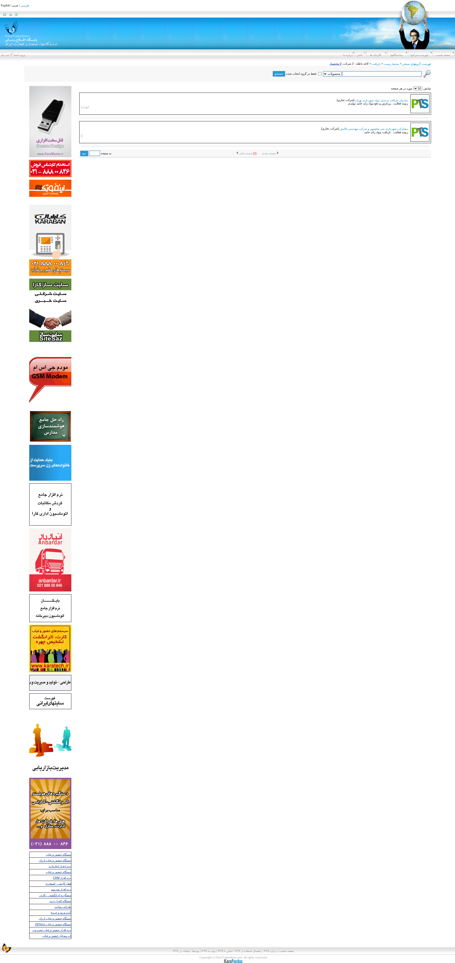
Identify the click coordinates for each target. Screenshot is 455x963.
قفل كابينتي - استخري (58, 883)
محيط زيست (391, 63)
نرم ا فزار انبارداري (59, 866)
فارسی (25, 5)
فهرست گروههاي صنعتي (416, 63)
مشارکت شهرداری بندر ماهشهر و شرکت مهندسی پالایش (374, 128)
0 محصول (335, 63)
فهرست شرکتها (419, 55)
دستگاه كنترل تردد (60, 901)
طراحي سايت (63, 906)
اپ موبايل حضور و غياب (56, 935)
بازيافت (376, 63)
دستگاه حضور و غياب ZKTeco (53, 924)
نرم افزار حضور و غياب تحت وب (51, 930)
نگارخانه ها (376, 55)
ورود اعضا (19, 55)
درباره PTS (270, 951)
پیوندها (195, 951)
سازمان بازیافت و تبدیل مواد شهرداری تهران (381, 100)
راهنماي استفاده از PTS (248, 951)
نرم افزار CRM (62, 877)
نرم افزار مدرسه (61, 889)
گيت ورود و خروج (61, 912)
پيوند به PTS (209, 951)
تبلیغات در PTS (181, 951)
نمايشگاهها (396, 55)
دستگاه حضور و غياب (58, 854)
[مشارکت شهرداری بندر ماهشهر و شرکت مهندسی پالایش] (420, 140)
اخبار (359, 55)
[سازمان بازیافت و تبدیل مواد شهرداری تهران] (420, 111)
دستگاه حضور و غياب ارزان (55, 860)
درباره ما (348, 55)
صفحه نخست (443, 55)
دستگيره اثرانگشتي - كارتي (55, 895)
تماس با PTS (225, 951)
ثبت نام (5, 55)
